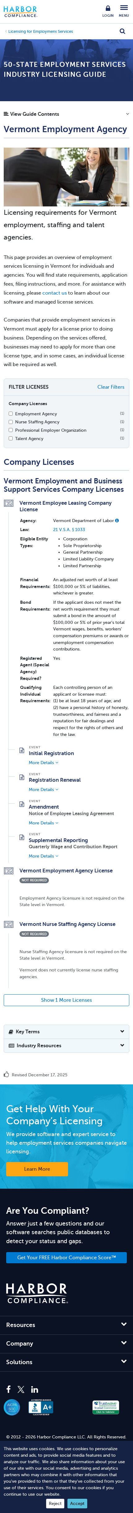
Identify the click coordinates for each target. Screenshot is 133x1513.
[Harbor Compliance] (37, 1293)
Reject (55, 1503)
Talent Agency (29, 438)
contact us (54, 293)
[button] (66, 115)
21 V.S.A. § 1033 (69, 529)
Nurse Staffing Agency (37, 421)
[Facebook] (10, 1390)
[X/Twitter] (21, 1390)
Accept (77, 1503)
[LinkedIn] (34, 1390)
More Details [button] (41, 762)
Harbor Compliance (24, 11)
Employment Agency (36, 413)
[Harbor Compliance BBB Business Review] (44, 1407)
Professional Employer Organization (50, 430)
